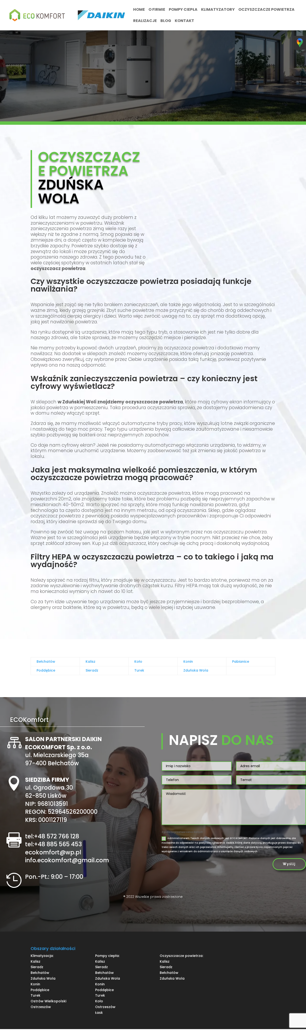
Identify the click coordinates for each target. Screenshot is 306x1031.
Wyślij (289, 864)
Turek (139, 670)
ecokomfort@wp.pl (53, 852)
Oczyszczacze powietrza (266, 10)
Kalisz (90, 661)
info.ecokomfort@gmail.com (67, 860)
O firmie (156, 10)
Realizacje (145, 21)
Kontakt (184, 21)
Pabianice (240, 661)
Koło (138, 661)
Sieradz (92, 670)
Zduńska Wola (195, 670)
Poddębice (46, 670)
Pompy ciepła (183, 10)
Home (139, 10)
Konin (188, 661)
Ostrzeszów (41, 1006)
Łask (99, 1012)
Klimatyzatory (218, 10)
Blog (165, 21)
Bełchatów (46, 661)
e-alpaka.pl (153, 905)
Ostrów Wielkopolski (48, 1001)
